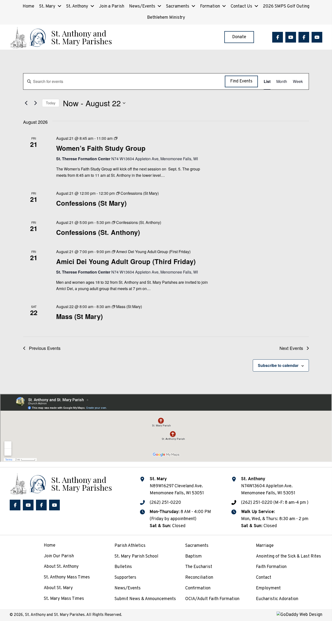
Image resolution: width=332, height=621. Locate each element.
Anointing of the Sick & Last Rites (288, 556)
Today (50, 102)
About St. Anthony (61, 566)
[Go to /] (61, 37)
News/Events (127, 588)
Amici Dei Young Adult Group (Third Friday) (126, 261)
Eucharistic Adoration (277, 599)
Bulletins (123, 567)
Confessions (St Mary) (91, 203)
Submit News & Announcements (145, 599)
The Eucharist (198, 567)
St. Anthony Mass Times (67, 577)
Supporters (125, 577)
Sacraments (197, 546)
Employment (268, 588)
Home (49, 545)
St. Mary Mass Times (64, 599)
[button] (277, 37)
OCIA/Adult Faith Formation (212, 599)
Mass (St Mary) (79, 316)
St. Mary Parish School (136, 556)
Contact (263, 577)
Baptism (193, 556)
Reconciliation (199, 577)
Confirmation (197, 588)
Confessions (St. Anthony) (98, 232)
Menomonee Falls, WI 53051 (268, 493)
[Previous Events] (26, 103)
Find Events (241, 81)
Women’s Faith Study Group (101, 148)
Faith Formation (271, 567)
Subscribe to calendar (278, 365)
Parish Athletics (130, 546)
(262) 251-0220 (165, 503)
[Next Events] (35, 103)
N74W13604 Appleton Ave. (267, 486)
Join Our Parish (59, 556)
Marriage (265, 546)
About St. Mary (58, 588)
